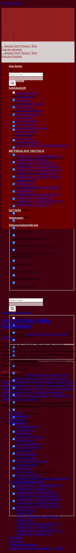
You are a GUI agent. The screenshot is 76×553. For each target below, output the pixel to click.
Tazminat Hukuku (27, 121)
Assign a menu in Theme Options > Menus (36, 548)
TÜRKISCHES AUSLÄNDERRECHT (38, 156)
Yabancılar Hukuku (28, 142)
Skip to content (11, 3)
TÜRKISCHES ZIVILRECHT (33, 205)
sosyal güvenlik (64, 389)
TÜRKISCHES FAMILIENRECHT (36, 163)
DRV (34, 382)
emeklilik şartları (20, 385)
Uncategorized (25, 313)
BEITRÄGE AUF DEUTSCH (26, 151)
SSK (29, 392)
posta (25, 389)
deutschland (21, 382)
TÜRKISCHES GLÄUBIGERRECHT (38, 166)
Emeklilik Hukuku (27, 93)
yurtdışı (6, 399)
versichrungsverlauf (35, 395)
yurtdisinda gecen (60, 395)
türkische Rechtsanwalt (49, 392)
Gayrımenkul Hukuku (30, 103)
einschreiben (46, 382)
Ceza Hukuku (24, 138)
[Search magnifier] (12, 309)
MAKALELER (17, 88)
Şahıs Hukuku (25, 117)
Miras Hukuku (25, 107)
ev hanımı (39, 385)
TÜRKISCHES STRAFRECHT (34, 198)
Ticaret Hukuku (26, 124)
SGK (50, 389)
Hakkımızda (16, 80)
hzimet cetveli (56, 385)
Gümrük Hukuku (27, 131)
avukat (48, 378)
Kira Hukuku (24, 135)
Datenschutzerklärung (23, 225)
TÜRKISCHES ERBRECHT (32, 159)
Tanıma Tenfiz (24, 96)
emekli (60, 382)
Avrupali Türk (33, 378)
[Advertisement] (38, 269)
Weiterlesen (11, 371)
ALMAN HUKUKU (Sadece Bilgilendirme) (42, 145)
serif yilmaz (38, 389)
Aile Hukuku (24, 100)
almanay (18, 378)
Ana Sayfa (15, 66)
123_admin (8, 337)
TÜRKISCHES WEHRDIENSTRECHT (39, 201)
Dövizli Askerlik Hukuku (31, 128)
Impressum (16, 217)
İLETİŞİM (15, 210)
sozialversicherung (13, 392)
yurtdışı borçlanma (25, 399)
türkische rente (11, 395)
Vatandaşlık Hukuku (29, 114)
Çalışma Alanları (19, 73)
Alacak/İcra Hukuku (29, 110)
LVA (18, 389)
